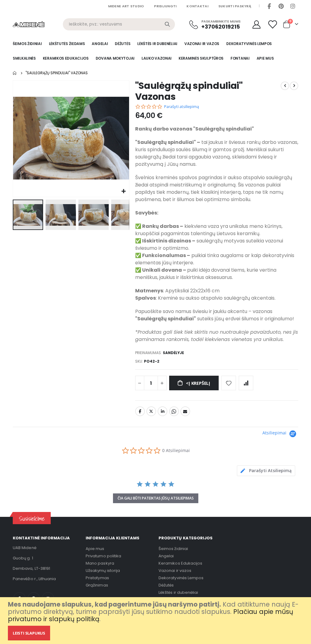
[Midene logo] (28, 24)
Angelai (166, 556)
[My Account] (256, 24)
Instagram (292, 6)
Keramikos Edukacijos (180, 563)
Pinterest (280, 6)
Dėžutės (166, 585)
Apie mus (95, 549)
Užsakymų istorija (103, 570)
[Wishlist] (273, 24)
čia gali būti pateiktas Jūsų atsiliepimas (156, 498)
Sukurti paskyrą (234, 6)
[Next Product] (294, 86)
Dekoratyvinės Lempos (181, 578)
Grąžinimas (97, 585)
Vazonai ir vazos (175, 570)
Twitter (151, 411)
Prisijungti (165, 6)
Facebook (269, 6)
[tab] (266, 470)
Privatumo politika (103, 556)
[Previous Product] (285, 86)
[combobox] (119, 24)
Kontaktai (197, 6)
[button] (123, 191)
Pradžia (15, 73)
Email (185, 411)
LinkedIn (162, 411)
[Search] (167, 24)
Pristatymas (97, 578)
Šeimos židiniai (173, 549)
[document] (156, 620)
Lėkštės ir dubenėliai (178, 592)
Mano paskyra (100, 563)
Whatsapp (174, 411)
